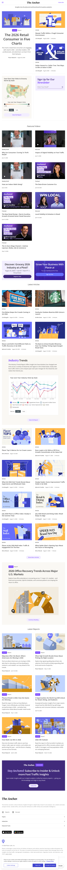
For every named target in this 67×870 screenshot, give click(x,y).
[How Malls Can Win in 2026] (17, 725)
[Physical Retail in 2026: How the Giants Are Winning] (17, 683)
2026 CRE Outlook (41, 740)
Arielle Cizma (38, 317)
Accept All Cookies (50, 865)
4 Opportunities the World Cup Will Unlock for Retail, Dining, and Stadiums (50, 699)
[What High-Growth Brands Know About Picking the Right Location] (50, 641)
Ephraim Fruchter (6, 349)
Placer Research (12, 57)
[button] (17, 138)
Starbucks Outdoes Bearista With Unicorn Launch (49, 313)
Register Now (17, 276)
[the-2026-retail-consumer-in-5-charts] (16, 19)
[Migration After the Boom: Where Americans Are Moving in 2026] (17, 641)
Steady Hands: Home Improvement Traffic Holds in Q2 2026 (50, 483)
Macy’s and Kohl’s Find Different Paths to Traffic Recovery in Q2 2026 (16, 345)
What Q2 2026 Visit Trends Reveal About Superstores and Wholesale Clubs (16, 483)
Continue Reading (33, 620)
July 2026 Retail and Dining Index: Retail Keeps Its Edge (49, 515)
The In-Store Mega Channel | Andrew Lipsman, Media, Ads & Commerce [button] (15, 247)
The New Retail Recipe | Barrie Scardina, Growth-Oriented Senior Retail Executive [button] (16, 215)
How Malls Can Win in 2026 (11, 740)
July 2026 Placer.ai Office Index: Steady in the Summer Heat (16, 515)
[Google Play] (19, 832)
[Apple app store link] (7, 832)
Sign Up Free (49, 274)
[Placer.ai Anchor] (33, 2)
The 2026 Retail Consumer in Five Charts (16, 39)
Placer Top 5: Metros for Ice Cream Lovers (17, 450)
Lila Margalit (38, 38)
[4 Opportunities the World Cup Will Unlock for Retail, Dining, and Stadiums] (50, 683)
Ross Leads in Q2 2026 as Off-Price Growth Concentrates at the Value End (48, 451)
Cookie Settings (11, 865)
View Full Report (16, 115)
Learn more (8, 854)
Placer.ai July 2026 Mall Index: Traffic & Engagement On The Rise (15, 546)
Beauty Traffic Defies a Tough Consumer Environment (49, 34)
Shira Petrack (5, 453)
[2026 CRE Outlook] (50, 725)
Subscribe (61, 2)
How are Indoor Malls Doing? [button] (12, 184)
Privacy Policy (50, 861)
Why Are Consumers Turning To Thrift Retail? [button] (15, 153)
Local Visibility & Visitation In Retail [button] (47, 214)
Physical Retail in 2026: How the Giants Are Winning (15, 699)
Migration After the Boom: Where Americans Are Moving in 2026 (13, 657)
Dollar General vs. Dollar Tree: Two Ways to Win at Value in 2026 (49, 66)
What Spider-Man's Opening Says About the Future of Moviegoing (49, 546)
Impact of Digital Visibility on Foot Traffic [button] (49, 153)
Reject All (37, 865)
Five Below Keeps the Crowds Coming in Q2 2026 (16, 313)
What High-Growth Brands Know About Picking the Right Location (49, 657)
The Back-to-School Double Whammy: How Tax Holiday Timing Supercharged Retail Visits (48, 346)
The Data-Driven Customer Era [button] (46, 184)
